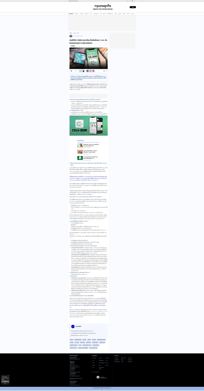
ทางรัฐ (80, 345)
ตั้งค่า (5, 383)
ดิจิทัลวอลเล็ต (82, 342)
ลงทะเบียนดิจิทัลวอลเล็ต (93, 348)
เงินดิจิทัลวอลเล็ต (95, 342)
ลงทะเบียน (84, 339)
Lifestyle (119, 13)
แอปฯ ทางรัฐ (77, 342)
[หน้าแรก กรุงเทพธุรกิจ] (102, 7)
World (104, 13)
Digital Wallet (88, 342)
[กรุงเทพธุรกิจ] (71, 13)
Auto (101, 13)
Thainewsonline (117, 361)
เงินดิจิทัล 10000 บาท (73, 348)
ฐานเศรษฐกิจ (130, 361)
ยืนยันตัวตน (94, 339)
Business (86, 13)
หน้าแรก (70, 33)
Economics (76, 13)
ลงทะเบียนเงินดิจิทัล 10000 (87, 345)
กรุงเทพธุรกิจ (116, 360)
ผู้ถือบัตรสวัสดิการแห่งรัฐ (101, 339)
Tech (91, 13)
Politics (116, 13)
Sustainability (96, 13)
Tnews (122, 361)
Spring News (130, 360)
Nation (122, 360)
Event (132, 13)
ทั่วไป (78, 33)
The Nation (116, 358)
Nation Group (123, 358)
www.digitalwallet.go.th (94, 311)
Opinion (128, 13)
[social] (128, 1)
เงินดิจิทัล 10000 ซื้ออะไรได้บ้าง (83, 348)
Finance (81, 13)
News (124, 13)
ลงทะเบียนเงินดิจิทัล (96, 345)
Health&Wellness (109, 13)
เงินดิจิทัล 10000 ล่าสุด (73, 345)
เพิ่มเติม (3, 379)
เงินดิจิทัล (89, 339)
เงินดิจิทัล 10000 (102, 342)
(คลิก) (102, 112)
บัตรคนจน (71, 339)
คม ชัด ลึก (129, 358)
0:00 (76, 71)
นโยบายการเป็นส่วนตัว (101, 368)
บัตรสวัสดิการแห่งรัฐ (78, 339)
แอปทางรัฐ (71, 342)
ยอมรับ (5, 381)
